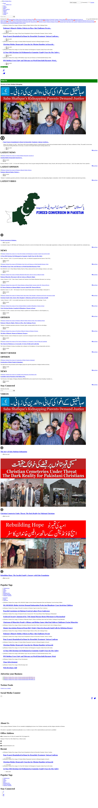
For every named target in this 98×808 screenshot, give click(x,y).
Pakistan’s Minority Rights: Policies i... (10, 172)
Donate (4, 14)
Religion (5, 10)
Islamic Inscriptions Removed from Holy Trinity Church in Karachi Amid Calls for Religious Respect (38, 628)
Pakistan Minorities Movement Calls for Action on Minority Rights (18, 277)
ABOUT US (8, 4)
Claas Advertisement (10, 662)
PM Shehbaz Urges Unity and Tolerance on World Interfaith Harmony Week (59, 20)
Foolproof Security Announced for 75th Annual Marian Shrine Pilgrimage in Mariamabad (34, 616)
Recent (4, 599)
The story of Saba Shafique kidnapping (14, 451)
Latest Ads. (5, 600)
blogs (4, 591)
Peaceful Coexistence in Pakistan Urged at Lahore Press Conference (26, 611)
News (4, 5)
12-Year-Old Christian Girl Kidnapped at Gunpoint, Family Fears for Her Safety (28, 20)
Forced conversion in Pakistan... (9, 240)
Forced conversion (7, 594)
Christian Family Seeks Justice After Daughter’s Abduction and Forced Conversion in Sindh (77, 21)
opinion (4, 590)
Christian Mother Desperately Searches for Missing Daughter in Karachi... (28, 44)
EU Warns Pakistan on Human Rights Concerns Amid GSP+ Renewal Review (22, 21)
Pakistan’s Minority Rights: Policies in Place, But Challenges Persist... (27, 28)
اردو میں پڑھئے (4, 67)
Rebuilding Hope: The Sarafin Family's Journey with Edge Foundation (25, 575)
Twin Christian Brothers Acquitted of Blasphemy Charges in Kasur (13, 23)
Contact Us (5, 13)
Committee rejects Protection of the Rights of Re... (13, 376)
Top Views (5, 597)
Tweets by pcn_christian (6, 688)
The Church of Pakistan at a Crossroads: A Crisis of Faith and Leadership (20, 343)
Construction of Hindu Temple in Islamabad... (12, 362)
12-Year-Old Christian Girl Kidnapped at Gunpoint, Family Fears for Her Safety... (31, 52)
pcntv (4, 589)
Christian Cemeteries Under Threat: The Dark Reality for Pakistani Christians (28, 513)
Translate (92, 2)
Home (4, 3)
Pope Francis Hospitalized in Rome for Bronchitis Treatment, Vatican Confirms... (31, 36)
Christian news (6, 588)
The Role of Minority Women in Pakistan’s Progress (48, 21)
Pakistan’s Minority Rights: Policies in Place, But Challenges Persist (21, 19)
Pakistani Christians (7, 595)
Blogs (4, 8)
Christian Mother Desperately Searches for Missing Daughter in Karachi (28, 645)
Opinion (5, 7)
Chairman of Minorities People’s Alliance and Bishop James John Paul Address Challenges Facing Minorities (40, 622)
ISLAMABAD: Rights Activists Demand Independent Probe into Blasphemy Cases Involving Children (38, 605)
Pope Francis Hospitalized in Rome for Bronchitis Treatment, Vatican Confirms (51, 19)
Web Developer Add (10, 668)
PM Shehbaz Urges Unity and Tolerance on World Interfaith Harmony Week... (30, 60)
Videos (4, 11)
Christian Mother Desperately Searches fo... (11, 157)
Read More (95, 150)
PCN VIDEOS (6, 9)
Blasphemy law (6, 593)
